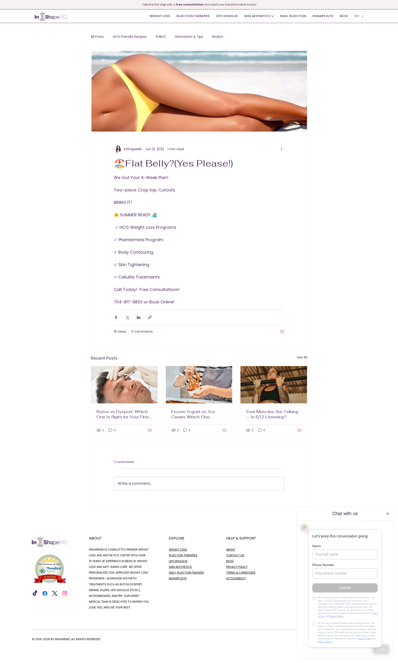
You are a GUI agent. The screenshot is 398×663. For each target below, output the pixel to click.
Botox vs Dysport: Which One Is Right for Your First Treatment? (123, 414)
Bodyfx (217, 37)
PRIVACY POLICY (237, 567)
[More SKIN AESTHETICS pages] (272, 16)
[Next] (395, 4)
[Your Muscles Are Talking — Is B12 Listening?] (273, 384)
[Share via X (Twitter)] (127, 317)
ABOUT (230, 550)
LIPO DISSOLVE (178, 561)
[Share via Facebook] (116, 317)
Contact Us (235, 555)
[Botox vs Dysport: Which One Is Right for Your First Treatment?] (124, 384)
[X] (55, 593)
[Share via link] (150, 317)
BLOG (230, 561)
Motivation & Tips (189, 37)
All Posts (97, 37)
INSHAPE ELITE (178, 578)
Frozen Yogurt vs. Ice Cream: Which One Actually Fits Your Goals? (197, 414)
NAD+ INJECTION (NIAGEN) (186, 573)
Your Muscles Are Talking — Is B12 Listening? (272, 414)
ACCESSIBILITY (236, 578)
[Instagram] (64, 593)
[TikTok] (35, 593)
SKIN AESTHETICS (180, 567)
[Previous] (3, 4)
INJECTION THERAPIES (183, 555)
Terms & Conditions (240, 573)
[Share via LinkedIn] (138, 317)
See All (302, 357)
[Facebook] (45, 593)
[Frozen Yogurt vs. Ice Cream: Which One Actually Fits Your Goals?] (199, 384)
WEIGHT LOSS (178, 550)
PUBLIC (161, 37)
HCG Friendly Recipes (129, 37)
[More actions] (281, 149)
